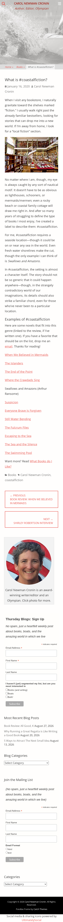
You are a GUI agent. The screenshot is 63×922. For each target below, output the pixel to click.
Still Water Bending (18, 419)
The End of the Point (18, 372)
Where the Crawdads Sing (22, 380)
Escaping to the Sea (18, 436)
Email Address (14, 647)
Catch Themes (40, 909)
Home (9, 66)
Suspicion (11, 402)
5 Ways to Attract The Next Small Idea (26, 740)
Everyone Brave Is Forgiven (23, 411)
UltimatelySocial (31, 920)
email (8, 346)
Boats (11, 693)
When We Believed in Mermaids (26, 355)
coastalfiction (14, 480)
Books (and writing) (17, 690)
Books (20, 66)
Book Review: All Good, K (19, 726)
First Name (12, 660)
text (9, 852)
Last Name (11, 672)
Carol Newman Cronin (31, 3)
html (10, 849)
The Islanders (14, 363)
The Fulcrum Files (17, 427)
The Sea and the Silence (21, 444)
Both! (10, 697)
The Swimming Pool (18, 453)
